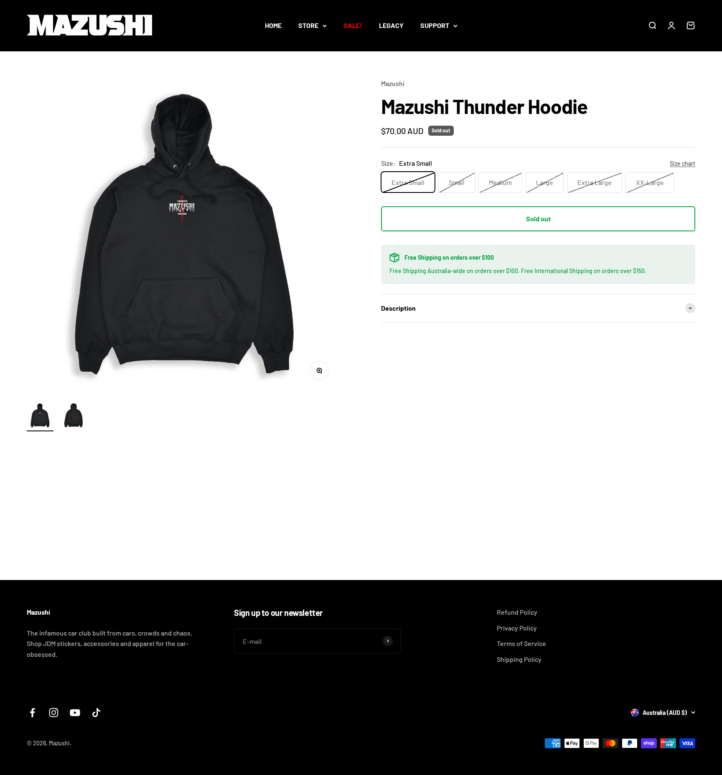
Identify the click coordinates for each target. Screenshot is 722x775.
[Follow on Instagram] (53, 712)
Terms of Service (521, 643)
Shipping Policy (519, 659)
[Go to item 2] (73, 416)
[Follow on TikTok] (96, 712)
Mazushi (392, 83)
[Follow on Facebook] (32, 712)
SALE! (352, 25)
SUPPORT (434, 25)
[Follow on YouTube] (75, 712)
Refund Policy (517, 612)
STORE (308, 25)
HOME (273, 25)
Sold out (538, 219)
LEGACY (391, 25)
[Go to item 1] (40, 416)
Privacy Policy (517, 628)
